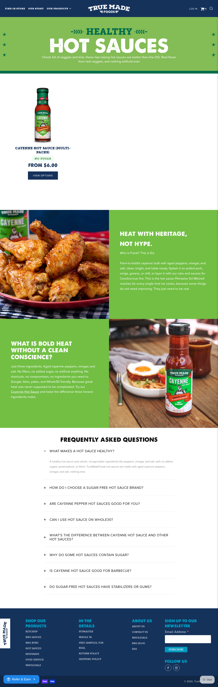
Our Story (36, 8)
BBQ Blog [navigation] (138, 643)
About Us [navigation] (138, 626)
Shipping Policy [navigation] (90, 659)
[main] (109, 312)
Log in (193, 8)
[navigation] (168, 668)
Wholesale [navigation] (33, 665)
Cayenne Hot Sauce (25, 391)
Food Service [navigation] (35, 659)
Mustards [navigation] (32, 654)
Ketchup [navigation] (31, 631)
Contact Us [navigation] (140, 632)
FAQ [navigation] (134, 648)
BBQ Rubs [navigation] (32, 642)
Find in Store (15, 8)
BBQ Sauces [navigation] (33, 637)
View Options (43, 175)
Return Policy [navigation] (89, 653)
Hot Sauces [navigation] (33, 648)
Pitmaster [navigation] (86, 631)
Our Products (57, 8)
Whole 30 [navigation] (85, 637)
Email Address (177, 632)
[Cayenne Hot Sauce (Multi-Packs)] (43, 114)
